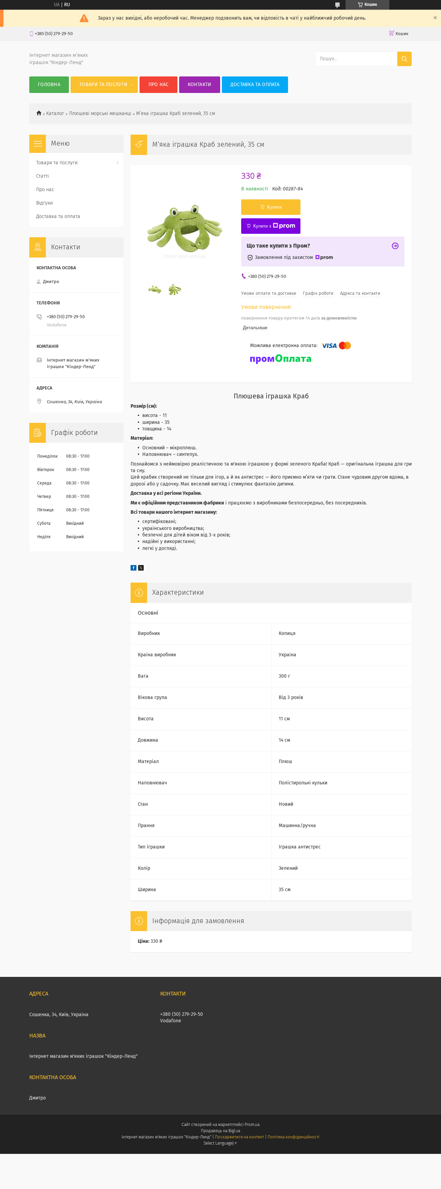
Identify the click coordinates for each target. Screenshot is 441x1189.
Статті (42, 176)
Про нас (158, 84)
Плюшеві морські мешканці (100, 113)
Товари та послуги (103, 84)
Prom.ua (252, 1125)
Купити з (262, 226)
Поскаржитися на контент (239, 1137)
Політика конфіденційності (293, 1137)
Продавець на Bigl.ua (220, 1131)
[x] (141, 569)
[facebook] (133, 569)
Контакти (199, 84)
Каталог (55, 113)
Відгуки (44, 203)
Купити (274, 207)
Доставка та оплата (254, 84)
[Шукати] (404, 59)
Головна (49, 84)
